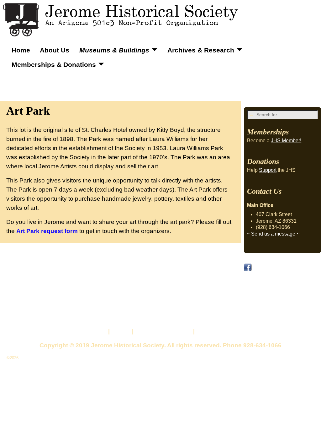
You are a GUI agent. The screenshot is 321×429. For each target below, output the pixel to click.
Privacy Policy (216, 331)
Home (21, 50)
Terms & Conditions (163, 331)
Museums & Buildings (114, 50)
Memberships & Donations (54, 64)
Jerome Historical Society (45, 358)
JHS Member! (286, 140)
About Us (54, 50)
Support (267, 170)
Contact (95, 331)
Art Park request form (47, 231)
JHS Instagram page (271, 289)
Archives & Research (200, 50)
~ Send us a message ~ (273, 233)
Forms (120, 331)
